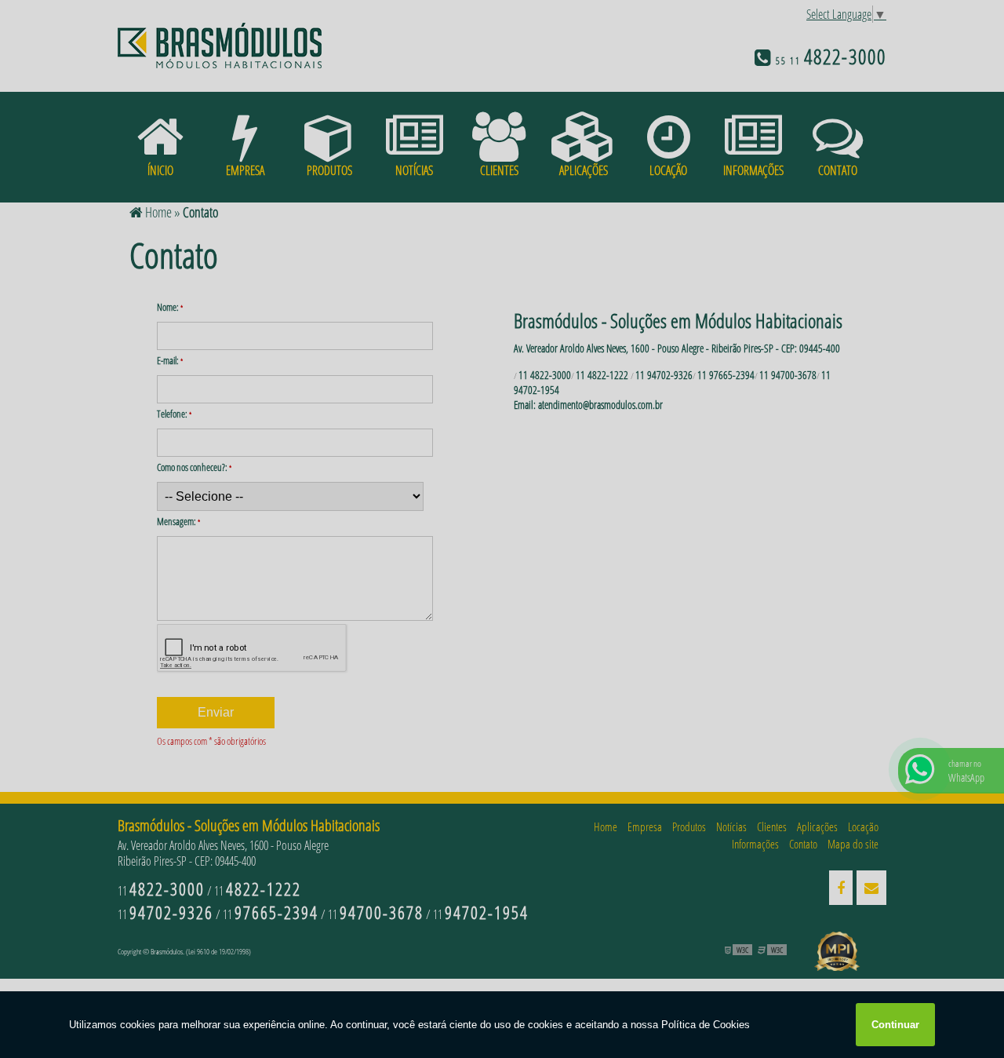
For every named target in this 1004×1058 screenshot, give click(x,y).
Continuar (895, 1025)
